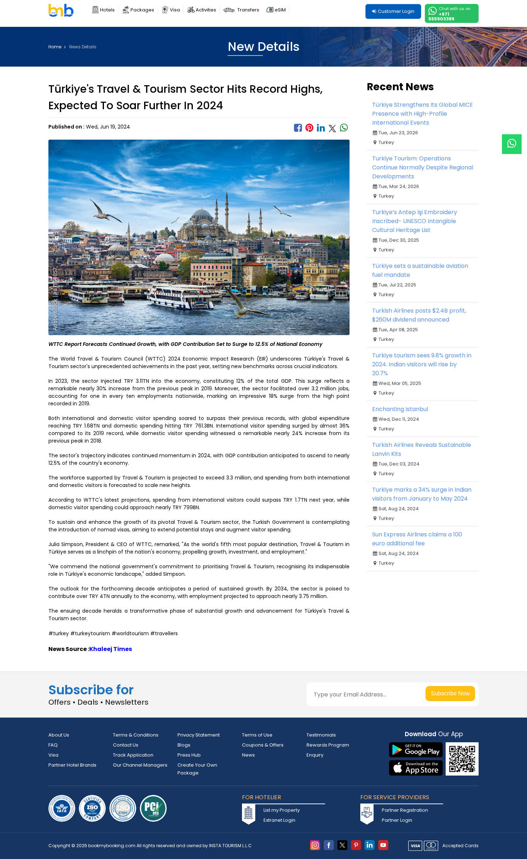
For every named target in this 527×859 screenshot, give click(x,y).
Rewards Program (328, 745)
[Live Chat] (511, 139)
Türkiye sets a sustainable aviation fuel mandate (420, 270)
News (248, 755)
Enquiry (315, 755)
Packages (142, 9)
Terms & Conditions (135, 735)
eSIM (280, 9)
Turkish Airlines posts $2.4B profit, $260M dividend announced (419, 315)
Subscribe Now (450, 693)
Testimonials (321, 735)
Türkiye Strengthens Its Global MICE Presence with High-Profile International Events (422, 114)
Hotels (107, 9)
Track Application (133, 755)
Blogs (183, 745)
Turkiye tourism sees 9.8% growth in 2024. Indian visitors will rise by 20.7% (421, 364)
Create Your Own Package (197, 769)
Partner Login (397, 820)
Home (55, 47)
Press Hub (189, 755)
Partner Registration (405, 810)
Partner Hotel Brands (72, 765)
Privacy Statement (198, 735)
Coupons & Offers (263, 745)
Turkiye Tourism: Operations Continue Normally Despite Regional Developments (422, 167)
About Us (58, 735)
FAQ (53, 745)
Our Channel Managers (140, 765)
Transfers (248, 9)
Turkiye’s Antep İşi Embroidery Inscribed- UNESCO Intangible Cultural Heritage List (414, 221)
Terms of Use (257, 735)
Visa (175, 9)
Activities (206, 9)
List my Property (282, 810)
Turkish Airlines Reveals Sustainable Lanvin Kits (421, 449)
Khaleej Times (110, 649)
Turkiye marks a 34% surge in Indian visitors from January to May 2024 (421, 494)
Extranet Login (279, 820)
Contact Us (125, 745)
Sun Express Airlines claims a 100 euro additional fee (417, 538)
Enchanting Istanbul (400, 409)
